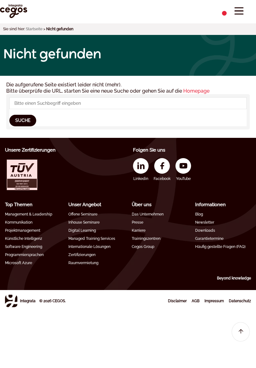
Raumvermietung (83, 263)
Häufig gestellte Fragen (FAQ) (220, 247)
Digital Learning (82, 230)
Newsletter (204, 222)
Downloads (205, 230)
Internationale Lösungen (89, 247)
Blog (199, 214)
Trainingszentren (146, 238)
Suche (22, 120)
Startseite (34, 29)
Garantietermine (209, 238)
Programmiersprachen (24, 255)
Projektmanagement (22, 230)
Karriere (138, 230)
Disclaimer (177, 301)
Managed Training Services (91, 238)
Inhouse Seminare (84, 222)
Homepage (196, 91)
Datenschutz (240, 301)
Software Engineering (23, 247)
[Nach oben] (241, 331)
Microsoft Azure (18, 263)
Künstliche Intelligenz (23, 238)
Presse (137, 222)
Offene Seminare (82, 214)
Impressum (214, 301)
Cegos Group (143, 247)
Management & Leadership (28, 214)
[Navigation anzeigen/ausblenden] (239, 11)
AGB (195, 301)
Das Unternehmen (148, 214)
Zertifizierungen (82, 255)
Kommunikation (18, 222)
